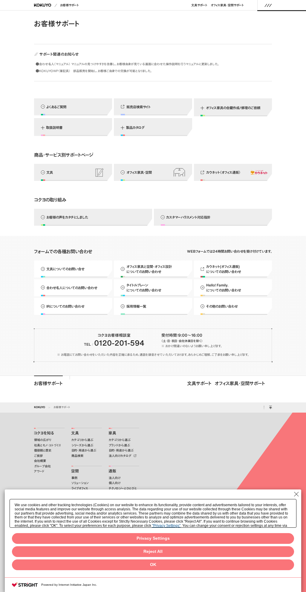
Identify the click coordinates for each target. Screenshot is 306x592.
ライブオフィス (79, 488)
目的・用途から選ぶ (83, 450)
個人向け (114, 483)
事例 (74, 478)
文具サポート (199, 5)
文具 (75, 433)
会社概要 (40, 461)
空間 (75, 471)
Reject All (153, 551)
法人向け (114, 478)
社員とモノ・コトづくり (47, 445)
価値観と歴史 (42, 450)
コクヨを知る (44, 433)
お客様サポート (69, 5)
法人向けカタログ (120, 456)
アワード (39, 471)
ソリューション (80, 483)
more (153, 64)
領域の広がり (42, 440)
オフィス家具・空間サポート (227, 5)
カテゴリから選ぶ (82, 440)
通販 (112, 471)
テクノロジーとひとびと (123, 488)
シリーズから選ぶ (82, 445)
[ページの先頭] (270, 407)
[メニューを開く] (268, 5)
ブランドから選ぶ (119, 445)
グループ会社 (42, 466)
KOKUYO (39, 407)
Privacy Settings (153, 538)
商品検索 (77, 456)
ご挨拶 (38, 456)
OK (153, 564)
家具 (112, 433)
